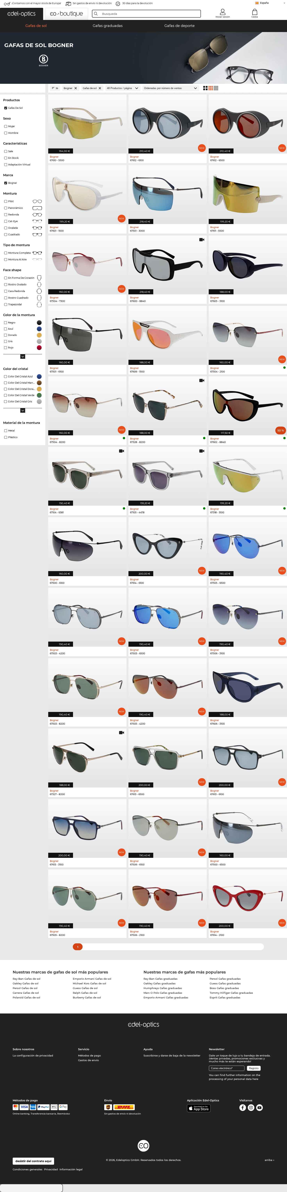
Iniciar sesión (223, 16)
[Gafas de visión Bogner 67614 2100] (248, 896)
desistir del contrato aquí (33, 1161)
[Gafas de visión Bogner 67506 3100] (248, 615)
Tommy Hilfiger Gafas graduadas (231, 992)
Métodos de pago (89, 1055)
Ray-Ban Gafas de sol (26, 978)
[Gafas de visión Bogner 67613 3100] (87, 826)
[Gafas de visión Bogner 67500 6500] (248, 826)
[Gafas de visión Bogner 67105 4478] (167, 474)
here (255, 1078)
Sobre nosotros (23, 1049)
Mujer (11, 126)
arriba (269, 1160)
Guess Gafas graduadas (225, 983)
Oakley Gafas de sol (25, 983)
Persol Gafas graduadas (225, 978)
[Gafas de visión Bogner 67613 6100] (248, 756)
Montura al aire (17, 259)
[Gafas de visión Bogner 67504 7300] (87, 263)
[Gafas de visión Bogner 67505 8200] (87, 896)
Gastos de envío (88, 1060)
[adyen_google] (63, 1107)
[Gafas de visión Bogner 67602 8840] (248, 403)
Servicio (83, 1049)
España (264, 2)
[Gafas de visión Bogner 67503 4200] (87, 615)
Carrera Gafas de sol (26, 992)
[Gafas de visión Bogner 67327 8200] (87, 756)
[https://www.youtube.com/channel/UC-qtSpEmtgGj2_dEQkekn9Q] (259, 1108)
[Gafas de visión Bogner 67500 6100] (87, 544)
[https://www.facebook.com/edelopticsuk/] (242, 1108)
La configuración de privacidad (33, 1055)
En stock (13, 157)
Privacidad (51, 1169)
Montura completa (19, 252)
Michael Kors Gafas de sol (89, 983)
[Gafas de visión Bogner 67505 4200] (167, 685)
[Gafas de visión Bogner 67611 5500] (248, 192)
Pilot (11, 201)
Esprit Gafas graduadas (225, 997)
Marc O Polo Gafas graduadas (163, 992)
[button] (21, 14)
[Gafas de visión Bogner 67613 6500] (167, 756)
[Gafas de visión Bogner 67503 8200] (87, 685)
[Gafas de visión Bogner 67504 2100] (248, 333)
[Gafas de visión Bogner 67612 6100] (167, 122)
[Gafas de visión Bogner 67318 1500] (248, 474)
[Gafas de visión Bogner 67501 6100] (87, 333)
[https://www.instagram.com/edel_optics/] (251, 1108)
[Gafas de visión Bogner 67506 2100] (167, 896)
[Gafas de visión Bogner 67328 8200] (167, 403)
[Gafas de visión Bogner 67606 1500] (167, 333)
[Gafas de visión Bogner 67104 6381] (87, 474)
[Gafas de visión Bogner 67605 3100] (248, 263)
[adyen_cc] (16, 1107)
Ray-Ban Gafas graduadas (160, 978)
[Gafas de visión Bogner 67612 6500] (248, 122)
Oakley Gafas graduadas (160, 983)
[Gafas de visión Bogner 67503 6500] (167, 615)
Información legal (71, 1169)
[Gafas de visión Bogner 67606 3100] (248, 685)
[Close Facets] (22, 88)
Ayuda (148, 1049)
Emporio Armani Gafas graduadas (166, 997)
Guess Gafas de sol (85, 988)
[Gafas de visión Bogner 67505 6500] (248, 544)
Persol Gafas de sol (25, 988)
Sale (10, 151)
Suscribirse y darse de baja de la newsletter (172, 1055)
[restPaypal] (43, 1107)
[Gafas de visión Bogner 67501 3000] (167, 192)
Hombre (13, 132)
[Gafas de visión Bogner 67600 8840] (167, 263)
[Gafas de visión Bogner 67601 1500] (87, 192)
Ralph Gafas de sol (85, 992)
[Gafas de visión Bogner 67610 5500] (87, 122)
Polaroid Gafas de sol (26, 997)
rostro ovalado (17, 284)
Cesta (254, 16)
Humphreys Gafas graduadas (163, 988)
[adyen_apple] (54, 1107)
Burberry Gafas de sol (87, 997)
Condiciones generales (27, 1169)
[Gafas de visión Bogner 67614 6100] (167, 544)
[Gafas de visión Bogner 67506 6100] (167, 826)
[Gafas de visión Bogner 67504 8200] (87, 403)
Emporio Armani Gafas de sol (92, 978)
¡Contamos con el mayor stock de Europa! (36, 3)
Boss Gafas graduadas (224, 988)
